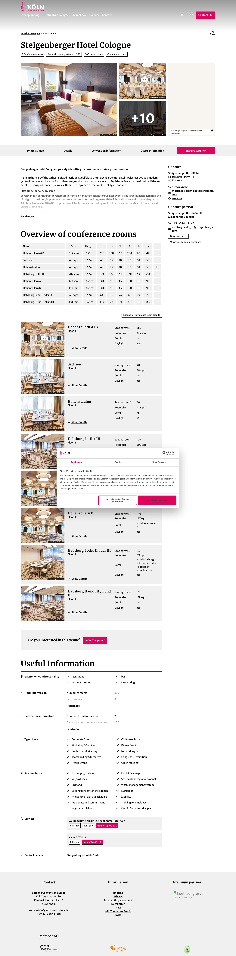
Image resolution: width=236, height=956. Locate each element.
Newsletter (118, 903)
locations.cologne (30, 33)
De (182, 15)
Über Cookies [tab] (159, 462)
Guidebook (79, 15)
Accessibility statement (118, 900)
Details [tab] (118, 462)
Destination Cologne (56, 15)
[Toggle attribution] (212, 130)
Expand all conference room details (141, 315)
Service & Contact (101, 15)
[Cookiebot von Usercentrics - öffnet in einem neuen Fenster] (164, 453)
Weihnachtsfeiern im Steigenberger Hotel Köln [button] (97, 820)
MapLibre (174, 130)
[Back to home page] (118, 6)
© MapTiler (183, 130)
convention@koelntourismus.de (49, 910)
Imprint (118, 892)
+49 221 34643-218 (49, 913)
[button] (113, 348)
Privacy (118, 896)
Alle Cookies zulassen (157, 500)
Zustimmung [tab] (77, 462)
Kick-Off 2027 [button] (77, 837)
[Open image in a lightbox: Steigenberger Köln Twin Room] (69, 99)
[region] (191, 99)
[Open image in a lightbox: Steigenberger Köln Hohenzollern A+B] (142, 81)
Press (118, 907)
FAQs (118, 915)
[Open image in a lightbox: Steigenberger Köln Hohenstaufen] (142, 118)
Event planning (30, 15)
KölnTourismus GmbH (118, 911)
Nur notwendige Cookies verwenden (117, 500)
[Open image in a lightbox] (187, 894)
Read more (27, 216)
